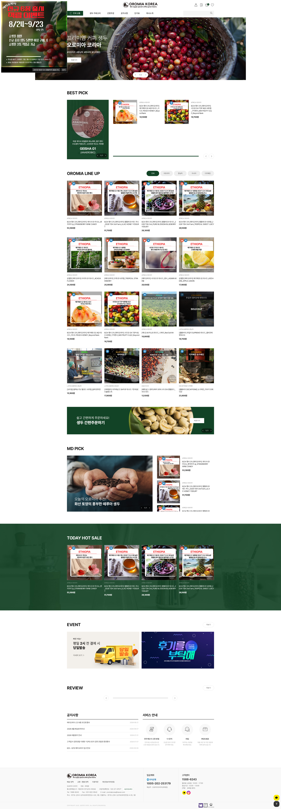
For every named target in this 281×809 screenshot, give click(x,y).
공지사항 (72, 715)
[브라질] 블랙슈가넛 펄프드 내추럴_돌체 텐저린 (84, 389)
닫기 (63, 70)
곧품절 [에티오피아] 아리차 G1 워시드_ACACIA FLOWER (84, 279)
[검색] (211, 13)
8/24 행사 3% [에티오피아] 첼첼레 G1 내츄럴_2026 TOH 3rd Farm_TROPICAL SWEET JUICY (201, 136)
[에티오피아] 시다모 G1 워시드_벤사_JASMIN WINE (159, 279)
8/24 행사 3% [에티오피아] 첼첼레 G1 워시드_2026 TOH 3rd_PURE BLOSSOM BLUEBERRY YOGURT (149, 136)
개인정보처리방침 (108, 782)
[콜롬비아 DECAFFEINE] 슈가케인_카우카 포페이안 (196, 390)
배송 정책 (70, 782)
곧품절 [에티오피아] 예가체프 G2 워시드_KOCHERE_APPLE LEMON (196, 279)
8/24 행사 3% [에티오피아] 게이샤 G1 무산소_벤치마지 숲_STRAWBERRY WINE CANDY (149, 109)
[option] (140, 49)
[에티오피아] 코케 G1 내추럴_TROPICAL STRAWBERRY (121, 279)
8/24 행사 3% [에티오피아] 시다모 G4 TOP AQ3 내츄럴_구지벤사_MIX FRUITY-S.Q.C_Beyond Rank (121, 335)
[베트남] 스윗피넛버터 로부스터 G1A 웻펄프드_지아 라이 (158, 390)
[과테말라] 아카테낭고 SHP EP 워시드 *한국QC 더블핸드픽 (121, 390)
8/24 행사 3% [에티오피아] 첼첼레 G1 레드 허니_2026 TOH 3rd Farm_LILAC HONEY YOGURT (201, 109)
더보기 (208, 625)
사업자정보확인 (128, 789)
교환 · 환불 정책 (82, 782)
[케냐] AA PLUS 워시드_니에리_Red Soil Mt (158, 333)
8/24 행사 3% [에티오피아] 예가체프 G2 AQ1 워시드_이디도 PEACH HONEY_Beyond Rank (84, 334)
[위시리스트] (132, 119)
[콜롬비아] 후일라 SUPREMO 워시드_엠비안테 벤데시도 (196, 334)
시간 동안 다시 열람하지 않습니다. (46, 70)
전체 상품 (76, 13)
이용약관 (95, 782)
